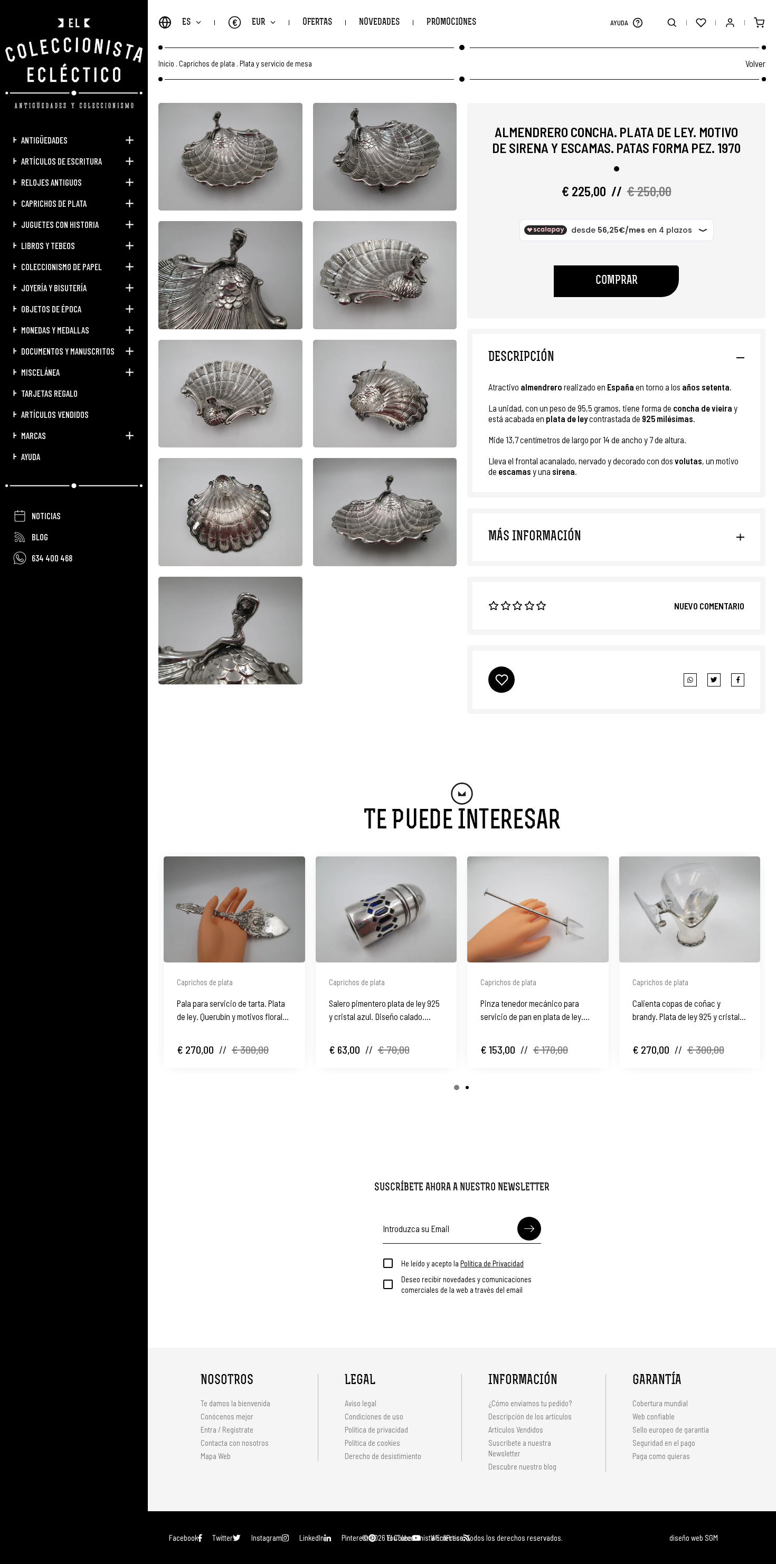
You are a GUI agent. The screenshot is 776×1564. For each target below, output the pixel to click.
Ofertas (317, 22)
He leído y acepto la (462, 1263)
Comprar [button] (616, 281)
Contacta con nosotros (235, 1442)
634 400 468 (52, 557)
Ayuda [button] (30, 456)
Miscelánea (40, 372)
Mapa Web (216, 1456)
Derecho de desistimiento (383, 1456)
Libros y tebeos (48, 245)
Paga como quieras (661, 1456)
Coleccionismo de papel (61, 266)
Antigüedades (44, 140)
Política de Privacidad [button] (492, 1263)
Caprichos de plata (54, 203)
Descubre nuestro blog (522, 1466)
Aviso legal (360, 1403)
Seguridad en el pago (663, 1442)
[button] (637, 22)
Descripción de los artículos (530, 1416)
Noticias (46, 515)
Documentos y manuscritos (68, 351)
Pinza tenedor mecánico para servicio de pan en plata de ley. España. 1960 (531, 1010)
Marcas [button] (33, 435)
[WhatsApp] (690, 679)
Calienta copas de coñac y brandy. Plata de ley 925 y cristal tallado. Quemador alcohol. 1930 (686, 1010)
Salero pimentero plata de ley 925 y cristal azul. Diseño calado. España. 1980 (384, 1010)
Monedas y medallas (55, 330)
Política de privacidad (376, 1429)
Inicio (166, 64)
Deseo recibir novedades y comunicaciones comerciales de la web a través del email (466, 1284)
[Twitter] (737, 679)
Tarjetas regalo (49, 393)
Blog (40, 536)
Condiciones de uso (374, 1416)
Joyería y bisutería (54, 287)
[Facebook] (714, 679)
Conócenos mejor (227, 1416)
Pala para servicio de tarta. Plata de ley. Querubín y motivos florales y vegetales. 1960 (233, 1010)
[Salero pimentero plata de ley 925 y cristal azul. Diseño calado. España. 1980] (386, 909)
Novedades (379, 22)
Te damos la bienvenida (235, 1403)
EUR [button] (249, 22)
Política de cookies (372, 1442)
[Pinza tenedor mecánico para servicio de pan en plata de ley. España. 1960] (538, 909)
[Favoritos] (700, 22)
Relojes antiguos (51, 182)
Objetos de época (51, 308)
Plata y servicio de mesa (276, 64)
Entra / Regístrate (227, 1429)
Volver (755, 63)
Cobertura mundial (660, 1403)
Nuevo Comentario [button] (709, 605)
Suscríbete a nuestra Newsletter (519, 1448)
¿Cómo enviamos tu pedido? (530, 1403)
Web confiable (653, 1416)
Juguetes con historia (60, 224)
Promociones (451, 22)
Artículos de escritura (61, 161)
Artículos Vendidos (55, 414)
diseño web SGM (693, 1537)
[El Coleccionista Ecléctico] (74, 63)
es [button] (186, 22)
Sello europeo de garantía (670, 1429)
